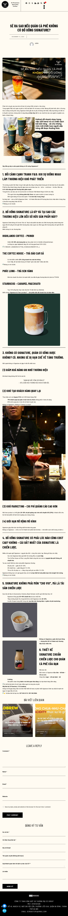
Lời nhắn (5, 871)
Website (5, 796)
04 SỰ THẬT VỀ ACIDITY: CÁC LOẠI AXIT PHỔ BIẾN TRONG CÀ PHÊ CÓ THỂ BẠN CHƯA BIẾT (50, 720)
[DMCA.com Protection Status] (34, 896)
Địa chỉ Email (6, 848)
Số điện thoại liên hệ (9, 840)
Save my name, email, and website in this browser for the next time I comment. (28, 807)
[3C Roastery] (5, 4)
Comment (6, 751)
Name (4, 772)
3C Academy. (22, 686)
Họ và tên (5, 832)
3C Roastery (13, 686)
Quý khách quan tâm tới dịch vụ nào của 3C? (16, 863)
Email (4, 784)
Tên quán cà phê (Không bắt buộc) (13, 856)
